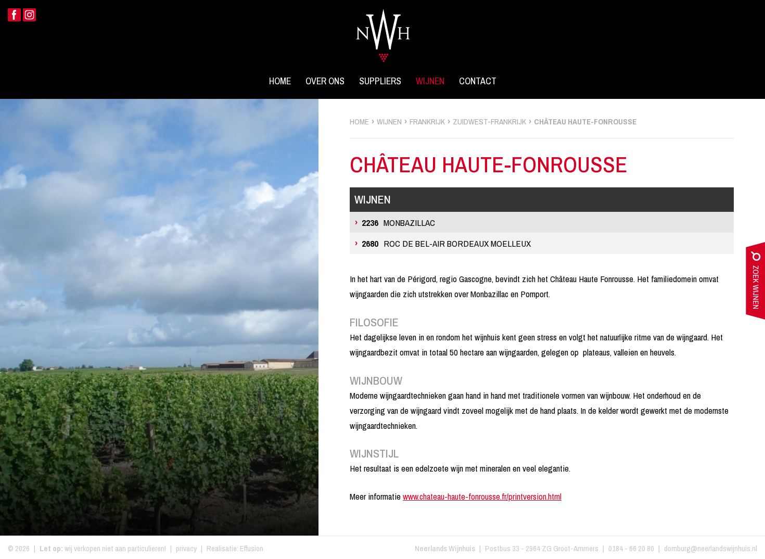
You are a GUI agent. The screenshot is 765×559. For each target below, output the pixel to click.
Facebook (14, 14)
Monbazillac (398, 222)
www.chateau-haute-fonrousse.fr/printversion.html (482, 496)
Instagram (29, 14)
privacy (186, 548)
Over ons (325, 81)
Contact (477, 81)
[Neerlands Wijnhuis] (383, 29)
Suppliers (380, 81)
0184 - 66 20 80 (631, 548)
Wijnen (430, 81)
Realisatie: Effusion (235, 548)
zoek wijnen (755, 283)
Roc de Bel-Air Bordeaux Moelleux (446, 243)
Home (280, 81)
